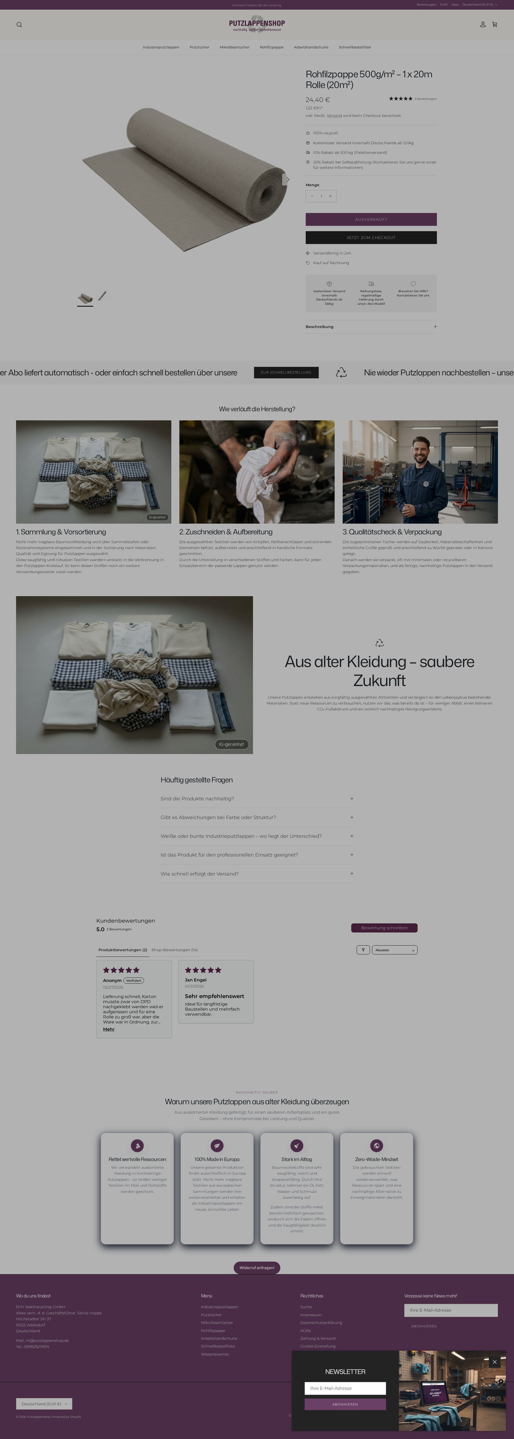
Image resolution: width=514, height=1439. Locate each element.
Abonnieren (345, 1404)
